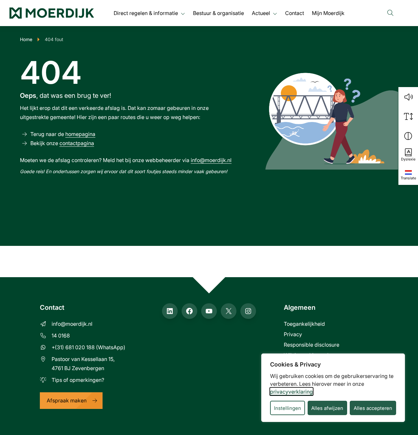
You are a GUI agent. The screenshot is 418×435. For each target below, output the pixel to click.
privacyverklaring (291, 391)
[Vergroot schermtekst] (408, 116)
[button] (408, 97)
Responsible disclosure (311, 344)
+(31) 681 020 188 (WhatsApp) (88, 347)
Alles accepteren (373, 408)
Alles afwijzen (327, 408)
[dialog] (333, 387)
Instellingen (287, 408)
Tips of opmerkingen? (78, 379)
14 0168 (61, 335)
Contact (294, 13)
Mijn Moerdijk (328, 13)
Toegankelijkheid (304, 323)
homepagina (80, 134)
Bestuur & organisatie (218, 13)
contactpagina (76, 143)
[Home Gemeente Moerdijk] (51, 13)
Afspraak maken (67, 400)
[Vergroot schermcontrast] (408, 136)
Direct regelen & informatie (146, 13)
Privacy (293, 334)
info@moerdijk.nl (211, 160)
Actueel (261, 13)
